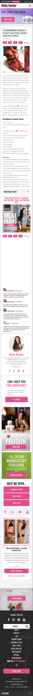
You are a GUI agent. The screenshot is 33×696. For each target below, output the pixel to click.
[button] (30, 5)
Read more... (16, 367)
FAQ (16, 636)
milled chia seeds (11, 135)
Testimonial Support (22, 687)
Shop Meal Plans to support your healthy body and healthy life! (17, 200)
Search (17, 399)
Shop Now (8, 19)
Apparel (16, 655)
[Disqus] (16, 264)
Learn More (17, 598)
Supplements (16, 651)
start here (16, 671)
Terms (7, 687)
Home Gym (16, 503)
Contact (17, 633)
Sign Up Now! (16, 475)
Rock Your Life (16, 571)
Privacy (12, 687)
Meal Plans (16, 496)
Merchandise (16, 658)
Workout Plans (16, 489)
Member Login (28, 1)
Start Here (16, 1)
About (16, 630)
